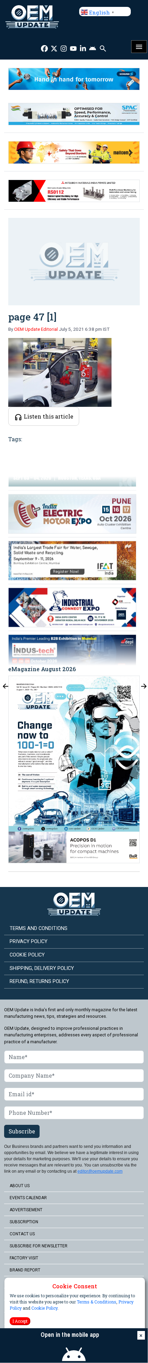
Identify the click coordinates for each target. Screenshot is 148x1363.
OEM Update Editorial (36, 329)
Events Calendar (28, 1197)
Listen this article (47, 416)
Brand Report (25, 1270)
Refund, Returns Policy (39, 981)
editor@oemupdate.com (100, 1171)
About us (20, 1185)
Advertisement (26, 1209)
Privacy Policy (28, 941)
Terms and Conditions (38, 928)
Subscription (24, 1221)
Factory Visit (24, 1258)
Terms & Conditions (96, 1301)
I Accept (20, 1321)
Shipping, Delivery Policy (42, 968)
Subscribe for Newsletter (38, 1246)
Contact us (22, 1234)
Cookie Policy (44, 1308)
